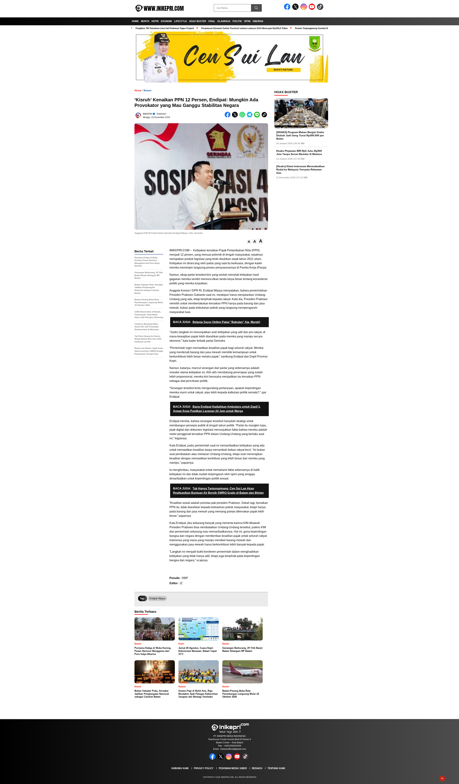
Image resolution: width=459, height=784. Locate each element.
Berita (145, 21)
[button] (249, 242)
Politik (237, 21)
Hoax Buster (197, 21)
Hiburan (258, 21)
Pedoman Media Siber (233, 768)
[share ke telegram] (250, 116)
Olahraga (223, 21)
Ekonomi (166, 21)
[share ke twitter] (235, 116)
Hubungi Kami (180, 768)
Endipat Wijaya (157, 598)
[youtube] (312, 9)
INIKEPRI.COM (179, 250)
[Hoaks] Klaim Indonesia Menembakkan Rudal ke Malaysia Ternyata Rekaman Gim (300, 169)
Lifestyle (180, 21)
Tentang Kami (276, 768)
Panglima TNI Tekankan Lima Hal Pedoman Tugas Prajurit (165, 28)
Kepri (155, 21)
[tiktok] (321, 9)
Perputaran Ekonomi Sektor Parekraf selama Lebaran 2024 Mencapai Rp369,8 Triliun (244, 28)
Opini (247, 21)
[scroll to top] (442, 778)
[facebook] (288, 9)
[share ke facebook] (228, 116)
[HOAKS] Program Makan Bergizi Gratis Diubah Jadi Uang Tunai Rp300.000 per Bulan (300, 135)
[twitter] (296, 9)
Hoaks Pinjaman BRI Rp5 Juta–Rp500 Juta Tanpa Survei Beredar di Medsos (299, 152)
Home (135, 21)
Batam (147, 90)
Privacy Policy (204, 768)
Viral (211, 21)
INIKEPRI (147, 114)
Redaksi (257, 768)
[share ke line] (257, 116)
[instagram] (304, 9)
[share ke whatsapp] (243, 116)
